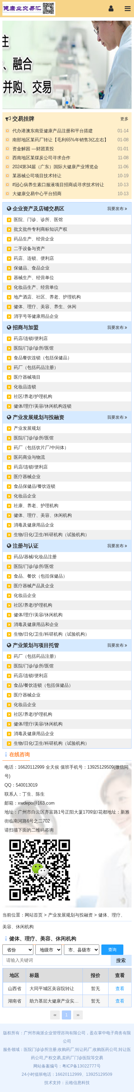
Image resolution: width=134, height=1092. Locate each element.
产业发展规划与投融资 (70, 915)
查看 (119, 988)
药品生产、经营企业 (34, 238)
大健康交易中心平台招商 (37, 193)
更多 (124, 118)
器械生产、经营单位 (34, 277)
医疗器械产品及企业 (34, 585)
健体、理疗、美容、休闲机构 (43, 515)
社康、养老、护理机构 (36, 505)
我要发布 (116, 208)
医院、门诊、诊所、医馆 (38, 219)
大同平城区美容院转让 (52, 988)
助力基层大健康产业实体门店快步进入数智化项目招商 (54, 1001)
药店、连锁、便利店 (34, 258)
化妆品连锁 (25, 386)
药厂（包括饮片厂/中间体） (41, 447)
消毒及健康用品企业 (34, 525)
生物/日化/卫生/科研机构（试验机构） (51, 534)
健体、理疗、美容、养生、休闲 (45, 306)
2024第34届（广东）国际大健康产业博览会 (55, 166)
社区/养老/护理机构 (33, 396)
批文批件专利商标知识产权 (40, 229)
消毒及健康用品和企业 (36, 624)
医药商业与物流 (29, 457)
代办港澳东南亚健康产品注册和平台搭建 (52, 130)
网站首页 (34, 915)
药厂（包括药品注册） (36, 367)
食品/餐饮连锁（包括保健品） (43, 685)
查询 (112, 949)
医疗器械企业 (27, 476)
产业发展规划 (27, 428)
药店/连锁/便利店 (31, 338)
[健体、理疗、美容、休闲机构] (35, 9)
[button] (67, 102)
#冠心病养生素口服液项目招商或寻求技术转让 (58, 184)
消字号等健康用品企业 (36, 316)
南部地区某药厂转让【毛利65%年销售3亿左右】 (60, 139)
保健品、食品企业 (31, 267)
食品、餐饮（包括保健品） (40, 576)
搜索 (121, 960)
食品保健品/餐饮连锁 (34, 486)
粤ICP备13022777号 (81, 1066)
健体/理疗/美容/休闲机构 (38, 614)
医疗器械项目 (27, 377)
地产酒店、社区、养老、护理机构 (47, 297)
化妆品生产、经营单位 (36, 287)
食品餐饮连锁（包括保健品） (43, 357)
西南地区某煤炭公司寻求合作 (41, 157)
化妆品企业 (25, 495)
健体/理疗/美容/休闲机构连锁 (42, 406)
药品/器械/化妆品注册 (35, 556)
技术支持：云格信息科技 (67, 1082)
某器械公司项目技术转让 (37, 175)
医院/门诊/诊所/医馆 (34, 348)
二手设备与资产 (29, 248)
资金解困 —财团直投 (33, 148)
